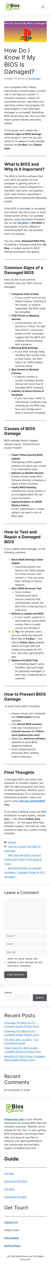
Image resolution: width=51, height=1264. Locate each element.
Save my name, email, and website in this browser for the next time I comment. (24, 962)
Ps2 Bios (9, 1173)
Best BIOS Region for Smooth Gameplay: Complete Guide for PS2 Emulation (24, 872)
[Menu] (43, 7)
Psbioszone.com (14, 1119)
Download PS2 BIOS (15, 1181)
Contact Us (11, 1222)
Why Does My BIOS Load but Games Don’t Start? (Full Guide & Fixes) (23, 859)
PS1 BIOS (9, 1189)
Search (8, 992)
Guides (12, 842)
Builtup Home (12, 1245)
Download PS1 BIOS (15, 1197)
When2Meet (11, 1238)
